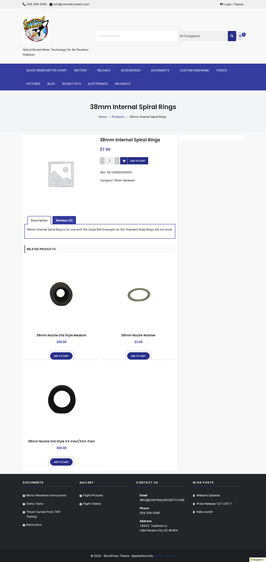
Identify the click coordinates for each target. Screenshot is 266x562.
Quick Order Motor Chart (46, 70)
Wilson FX (122, 84)
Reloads (103, 70)
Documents (160, 70)
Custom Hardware (194, 70)
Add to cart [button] (61, 356)
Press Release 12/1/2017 (214, 503)
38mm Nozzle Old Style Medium (61, 335)
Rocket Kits (71, 84)
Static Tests (34, 503)
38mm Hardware (124, 180)
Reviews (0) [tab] (64, 220)
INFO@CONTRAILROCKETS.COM (162, 500)
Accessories (130, 70)
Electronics (98, 84)
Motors (80, 70)
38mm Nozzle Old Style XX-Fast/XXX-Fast (61, 441)
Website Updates (208, 495)
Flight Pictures (93, 495)
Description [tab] (39, 220)
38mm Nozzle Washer (138, 335)
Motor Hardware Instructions (46, 495)
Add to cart (137, 161)
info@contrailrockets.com (71, 4)
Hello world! (205, 512)
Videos (221, 70)
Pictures (33, 84)
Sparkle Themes (165, 556)
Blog (51, 84)
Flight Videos (92, 503)
